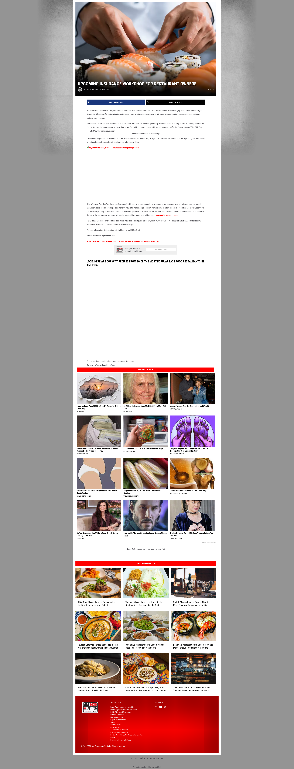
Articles (99, 365)
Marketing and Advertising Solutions (123, 710)
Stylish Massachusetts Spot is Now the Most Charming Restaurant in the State (191, 604)
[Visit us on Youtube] (161, 707)
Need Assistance (125, 712)
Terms (112, 722)
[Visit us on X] (166, 707)
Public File (114, 712)
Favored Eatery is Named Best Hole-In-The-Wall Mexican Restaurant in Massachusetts (98, 646)
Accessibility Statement (119, 730)
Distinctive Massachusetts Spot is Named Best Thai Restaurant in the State (144, 646)
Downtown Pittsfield (103, 361)
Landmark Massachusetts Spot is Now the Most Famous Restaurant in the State (193, 646)
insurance (115, 361)
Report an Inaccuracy (118, 720)
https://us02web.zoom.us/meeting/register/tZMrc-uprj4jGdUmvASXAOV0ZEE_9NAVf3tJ (123, 241)
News (113, 365)
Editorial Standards (117, 715)
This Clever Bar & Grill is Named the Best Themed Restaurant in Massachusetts (192, 689)
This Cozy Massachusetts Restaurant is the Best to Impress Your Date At (96, 604)
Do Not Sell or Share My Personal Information (126, 735)
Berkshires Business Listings (120, 740)
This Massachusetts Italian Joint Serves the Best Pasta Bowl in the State (96, 689)
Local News (106, 365)
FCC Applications (116, 717)
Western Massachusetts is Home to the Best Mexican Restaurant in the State (144, 604)
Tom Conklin (87, 89)
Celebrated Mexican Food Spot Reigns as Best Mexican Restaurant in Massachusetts (145, 689)
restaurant (130, 361)
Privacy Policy (115, 727)
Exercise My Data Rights (119, 732)
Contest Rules (115, 725)
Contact (113, 737)
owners (122, 361)
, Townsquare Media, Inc (102, 746)
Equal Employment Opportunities (122, 707)
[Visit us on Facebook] (157, 707)
